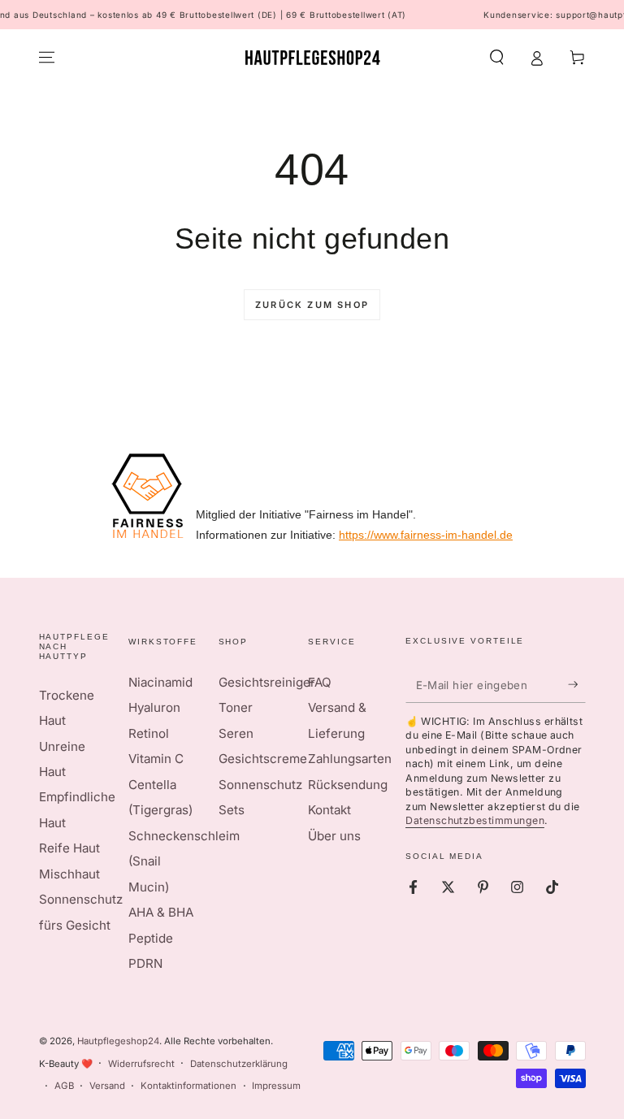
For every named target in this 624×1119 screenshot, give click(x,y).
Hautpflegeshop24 (118, 1041)
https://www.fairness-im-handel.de (426, 534)
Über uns (334, 836)
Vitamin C (156, 758)
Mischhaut (69, 874)
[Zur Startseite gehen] (312, 58)
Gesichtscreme (263, 758)
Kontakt (329, 810)
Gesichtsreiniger (267, 682)
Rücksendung (348, 784)
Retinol (148, 733)
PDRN (145, 963)
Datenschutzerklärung (239, 1063)
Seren (236, 733)
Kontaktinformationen (188, 1085)
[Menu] (47, 58)
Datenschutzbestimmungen (474, 820)
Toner (236, 707)
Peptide (150, 938)
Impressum (276, 1085)
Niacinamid (160, 682)
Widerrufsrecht (141, 1063)
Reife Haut (69, 848)
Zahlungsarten (350, 758)
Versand (107, 1085)
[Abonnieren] (577, 685)
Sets (232, 810)
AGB (64, 1085)
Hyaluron (154, 707)
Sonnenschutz (260, 784)
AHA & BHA (160, 912)
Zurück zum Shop (312, 304)
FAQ (320, 682)
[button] (497, 58)
